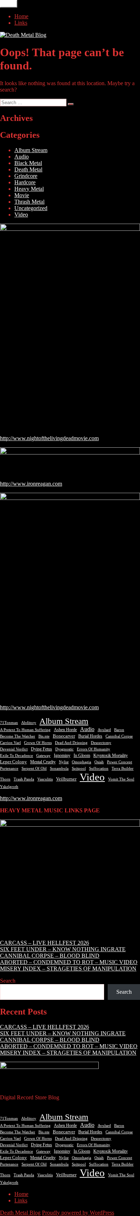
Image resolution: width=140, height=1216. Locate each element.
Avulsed (104, 730)
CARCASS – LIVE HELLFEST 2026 (44, 943)
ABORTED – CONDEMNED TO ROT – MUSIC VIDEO (68, 962)
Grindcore (25, 176)
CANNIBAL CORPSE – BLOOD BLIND (49, 956)
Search (7, 981)
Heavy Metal (29, 189)
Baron (119, 730)
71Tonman (9, 722)
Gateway (43, 756)
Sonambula (59, 768)
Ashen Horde (65, 729)
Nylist (64, 762)
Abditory (28, 723)
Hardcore (25, 182)
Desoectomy (101, 743)
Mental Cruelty (43, 761)
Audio (21, 157)
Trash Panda (24, 779)
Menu (8, 3)
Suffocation (98, 768)
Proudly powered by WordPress (78, 1213)
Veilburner (66, 779)
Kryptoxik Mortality (110, 755)
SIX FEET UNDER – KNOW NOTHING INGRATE (63, 949)
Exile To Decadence (16, 756)
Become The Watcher (17, 736)
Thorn (5, 779)
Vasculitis (45, 779)
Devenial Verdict (14, 749)
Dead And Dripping (71, 742)
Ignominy (62, 755)
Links (20, 23)
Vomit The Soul (121, 779)
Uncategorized (30, 208)
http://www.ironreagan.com (31, 484)
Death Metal (28, 169)
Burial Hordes (90, 736)
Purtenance (9, 768)
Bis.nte (44, 736)
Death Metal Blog (20, 1213)
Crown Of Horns (38, 742)
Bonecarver (64, 736)
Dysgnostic (64, 749)
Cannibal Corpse (119, 736)
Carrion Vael (10, 743)
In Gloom (82, 755)
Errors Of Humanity (93, 749)
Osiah (99, 762)
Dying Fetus (41, 749)
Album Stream (30, 150)
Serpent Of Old (34, 768)
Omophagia (81, 762)
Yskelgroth (9, 787)
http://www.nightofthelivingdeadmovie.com (49, 438)
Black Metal (28, 163)
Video (21, 214)
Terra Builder (123, 768)
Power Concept (119, 762)
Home (21, 16)
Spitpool (79, 768)
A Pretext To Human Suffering (25, 730)
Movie (21, 195)
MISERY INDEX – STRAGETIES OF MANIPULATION (68, 968)
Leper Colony (13, 761)
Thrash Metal (29, 202)
